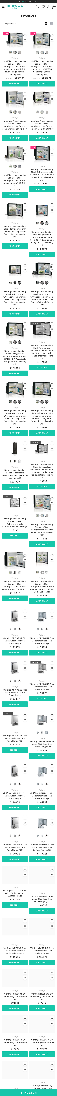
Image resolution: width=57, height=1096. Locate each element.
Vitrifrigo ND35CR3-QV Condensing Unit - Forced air (42, 996)
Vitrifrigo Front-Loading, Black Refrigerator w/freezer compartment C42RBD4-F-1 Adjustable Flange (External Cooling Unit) (42, 298)
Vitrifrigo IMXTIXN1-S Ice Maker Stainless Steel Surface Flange (15, 893)
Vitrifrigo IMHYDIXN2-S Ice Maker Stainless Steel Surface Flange (42, 687)
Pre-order (42, 367)
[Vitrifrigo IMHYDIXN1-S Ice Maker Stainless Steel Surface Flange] (42, 617)
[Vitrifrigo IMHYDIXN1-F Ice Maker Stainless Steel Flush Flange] (15, 617)
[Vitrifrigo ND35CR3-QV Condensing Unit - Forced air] (42, 978)
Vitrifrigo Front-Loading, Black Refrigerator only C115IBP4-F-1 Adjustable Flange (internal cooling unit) (42, 174)
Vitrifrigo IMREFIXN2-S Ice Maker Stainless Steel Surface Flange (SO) (42, 847)
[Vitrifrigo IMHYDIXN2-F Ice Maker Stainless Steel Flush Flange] (15, 668)
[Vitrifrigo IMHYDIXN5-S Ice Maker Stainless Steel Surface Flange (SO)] (42, 720)
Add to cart (15, 83)
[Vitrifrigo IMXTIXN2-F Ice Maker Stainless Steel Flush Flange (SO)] (42, 875)
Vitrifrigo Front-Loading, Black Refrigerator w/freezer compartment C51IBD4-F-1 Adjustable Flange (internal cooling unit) (14, 357)
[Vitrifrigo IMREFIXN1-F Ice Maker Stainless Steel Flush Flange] (15, 771)
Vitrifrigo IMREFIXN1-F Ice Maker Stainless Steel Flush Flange (15, 796)
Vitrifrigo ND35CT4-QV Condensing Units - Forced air (42, 1042)
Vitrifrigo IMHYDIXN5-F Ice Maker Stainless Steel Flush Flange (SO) (15, 738)
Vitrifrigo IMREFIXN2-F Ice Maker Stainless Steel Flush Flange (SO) (15, 847)
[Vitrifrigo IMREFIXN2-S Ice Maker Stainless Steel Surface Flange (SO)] (42, 823)
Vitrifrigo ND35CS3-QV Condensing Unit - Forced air (15, 1042)
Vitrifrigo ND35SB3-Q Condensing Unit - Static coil (42, 1088)
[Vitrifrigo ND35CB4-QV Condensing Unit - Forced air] (15, 978)
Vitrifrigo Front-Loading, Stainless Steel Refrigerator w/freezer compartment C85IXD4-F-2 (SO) (42, 529)
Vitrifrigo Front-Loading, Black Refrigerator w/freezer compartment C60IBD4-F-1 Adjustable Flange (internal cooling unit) (42, 352)
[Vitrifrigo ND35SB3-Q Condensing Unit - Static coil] (42, 1070)
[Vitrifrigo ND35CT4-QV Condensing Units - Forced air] (42, 1024)
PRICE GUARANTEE (29, 2)
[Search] (37, 6)
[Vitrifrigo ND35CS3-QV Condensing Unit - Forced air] (15, 1024)
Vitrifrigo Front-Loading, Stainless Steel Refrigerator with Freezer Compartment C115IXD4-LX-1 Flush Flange (42, 586)
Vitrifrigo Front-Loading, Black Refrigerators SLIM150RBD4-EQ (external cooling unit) (15, 474)
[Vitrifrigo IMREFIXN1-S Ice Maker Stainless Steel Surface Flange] (42, 771)
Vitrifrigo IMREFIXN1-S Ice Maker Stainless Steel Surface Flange (42, 796)
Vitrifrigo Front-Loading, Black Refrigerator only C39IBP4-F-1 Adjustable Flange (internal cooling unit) (15, 231)
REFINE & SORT (29, 1092)
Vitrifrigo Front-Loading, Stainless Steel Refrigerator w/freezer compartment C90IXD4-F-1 (14, 585)
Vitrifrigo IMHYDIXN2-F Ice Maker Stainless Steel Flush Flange (15, 692)
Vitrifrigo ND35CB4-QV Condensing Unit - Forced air (15, 996)
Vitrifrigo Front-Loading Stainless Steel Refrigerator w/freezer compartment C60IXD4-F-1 (14, 125)
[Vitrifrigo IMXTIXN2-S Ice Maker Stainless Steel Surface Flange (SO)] (15, 926)
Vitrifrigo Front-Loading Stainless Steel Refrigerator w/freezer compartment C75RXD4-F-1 (15, 180)
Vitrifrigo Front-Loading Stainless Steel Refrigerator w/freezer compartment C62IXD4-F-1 (42, 125)
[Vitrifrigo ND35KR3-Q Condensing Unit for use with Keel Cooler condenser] (15, 1070)
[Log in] (48, 6)
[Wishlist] (43, 6)
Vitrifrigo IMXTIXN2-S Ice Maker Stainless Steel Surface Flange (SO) (15, 951)
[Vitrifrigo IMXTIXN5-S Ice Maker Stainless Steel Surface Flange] (42, 926)
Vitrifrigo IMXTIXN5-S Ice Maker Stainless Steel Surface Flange (42, 951)
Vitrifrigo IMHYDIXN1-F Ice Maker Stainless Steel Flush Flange (15, 641)
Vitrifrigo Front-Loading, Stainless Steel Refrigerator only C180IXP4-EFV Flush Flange (14, 522)
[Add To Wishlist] (25, 34)
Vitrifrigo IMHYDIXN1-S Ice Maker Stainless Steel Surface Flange (42, 641)
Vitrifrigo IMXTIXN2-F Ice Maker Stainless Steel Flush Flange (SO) (42, 899)
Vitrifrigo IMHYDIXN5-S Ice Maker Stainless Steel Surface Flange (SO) (42, 744)
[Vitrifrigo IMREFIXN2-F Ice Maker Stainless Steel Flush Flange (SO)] (15, 823)
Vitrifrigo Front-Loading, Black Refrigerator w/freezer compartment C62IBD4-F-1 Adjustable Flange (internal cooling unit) (14, 417)
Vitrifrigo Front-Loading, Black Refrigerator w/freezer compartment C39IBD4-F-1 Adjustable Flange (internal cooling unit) (14, 298)
